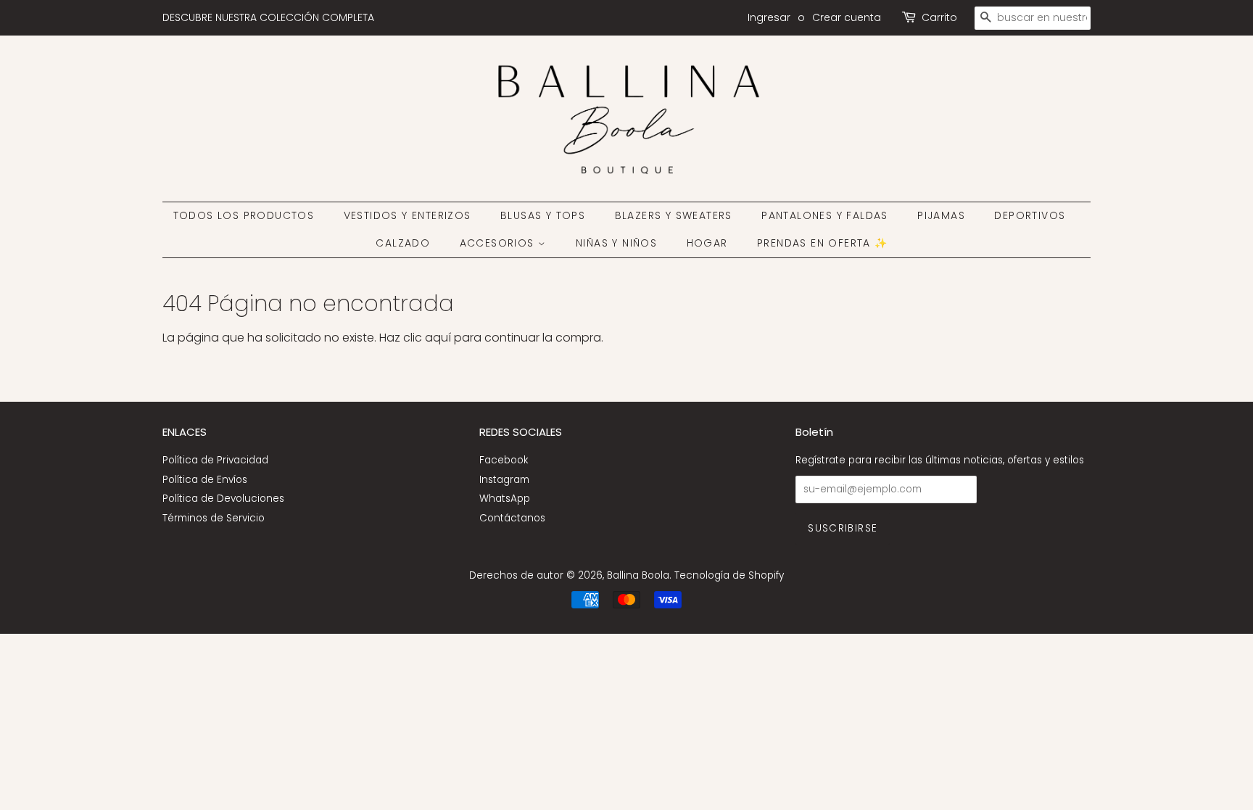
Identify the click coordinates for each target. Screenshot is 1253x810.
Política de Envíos (204, 480)
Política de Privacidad (215, 460)
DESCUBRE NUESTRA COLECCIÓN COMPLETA (268, 17)
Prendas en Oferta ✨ (822, 243)
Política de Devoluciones (223, 498)
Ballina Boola (638, 575)
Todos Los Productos (244, 215)
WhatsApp (504, 498)
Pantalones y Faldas (824, 215)
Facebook (503, 460)
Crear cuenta (846, 17)
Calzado (403, 243)
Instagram (504, 480)
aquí (438, 337)
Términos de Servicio (213, 518)
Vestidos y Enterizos (407, 215)
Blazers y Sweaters (673, 215)
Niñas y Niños (616, 243)
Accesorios (499, 243)
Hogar (707, 243)
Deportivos (1029, 215)
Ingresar (769, 17)
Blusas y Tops (542, 215)
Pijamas (941, 215)
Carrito (939, 17)
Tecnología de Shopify (729, 575)
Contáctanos (512, 518)
